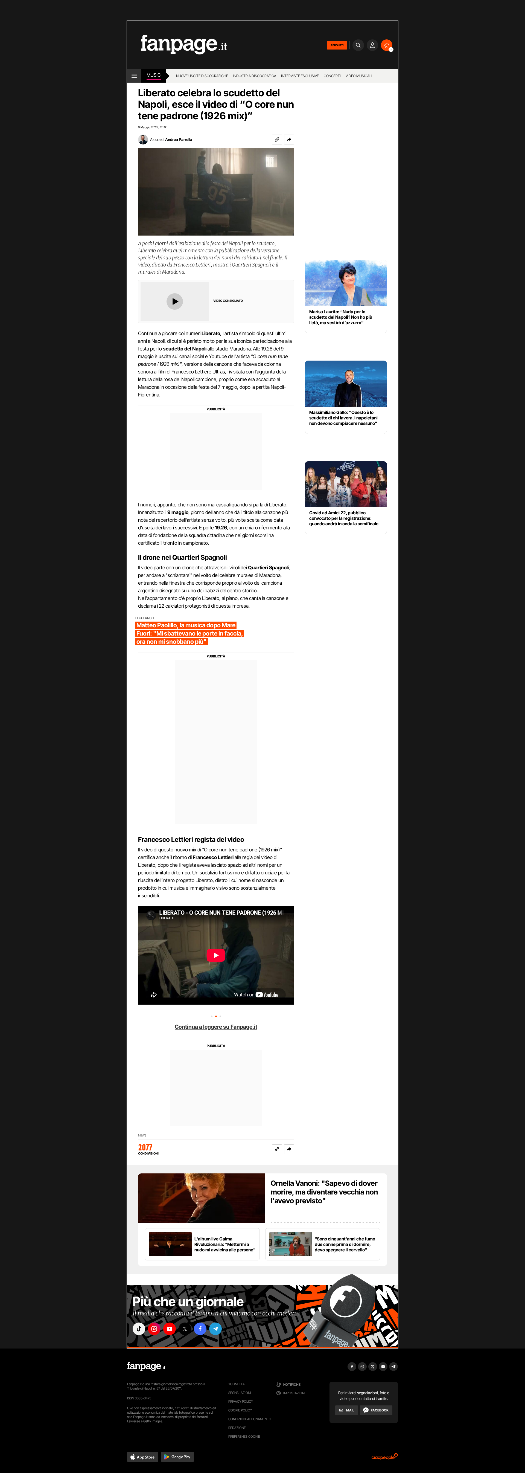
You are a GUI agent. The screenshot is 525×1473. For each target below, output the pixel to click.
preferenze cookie (244, 1436)
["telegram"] (215, 1329)
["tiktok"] (139, 1329)
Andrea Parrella (178, 139)
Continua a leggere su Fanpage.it (216, 1026)
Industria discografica (254, 76)
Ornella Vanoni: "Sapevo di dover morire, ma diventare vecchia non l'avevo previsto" (324, 1192)
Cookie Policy (240, 1410)
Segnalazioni (239, 1393)
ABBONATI (337, 45)
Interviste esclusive (300, 76)
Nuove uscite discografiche (202, 76)
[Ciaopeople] (385, 1458)
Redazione (237, 1428)
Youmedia (236, 1384)
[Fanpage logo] (177, 45)
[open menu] (134, 76)
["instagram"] (154, 1329)
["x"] (185, 1329)
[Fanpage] (146, 1366)
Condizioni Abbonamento (249, 1419)
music (154, 75)
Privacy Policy (240, 1401)
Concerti (332, 76)
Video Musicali (359, 76)
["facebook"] (200, 1329)
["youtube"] (169, 1329)
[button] (289, 139)
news (142, 1135)
